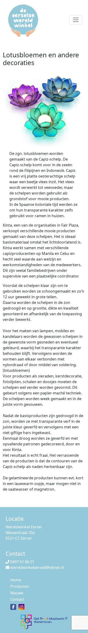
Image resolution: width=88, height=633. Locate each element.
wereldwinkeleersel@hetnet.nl (37, 567)
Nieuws (16, 593)
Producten (19, 586)
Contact (17, 599)
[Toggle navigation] (75, 20)
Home (15, 580)
